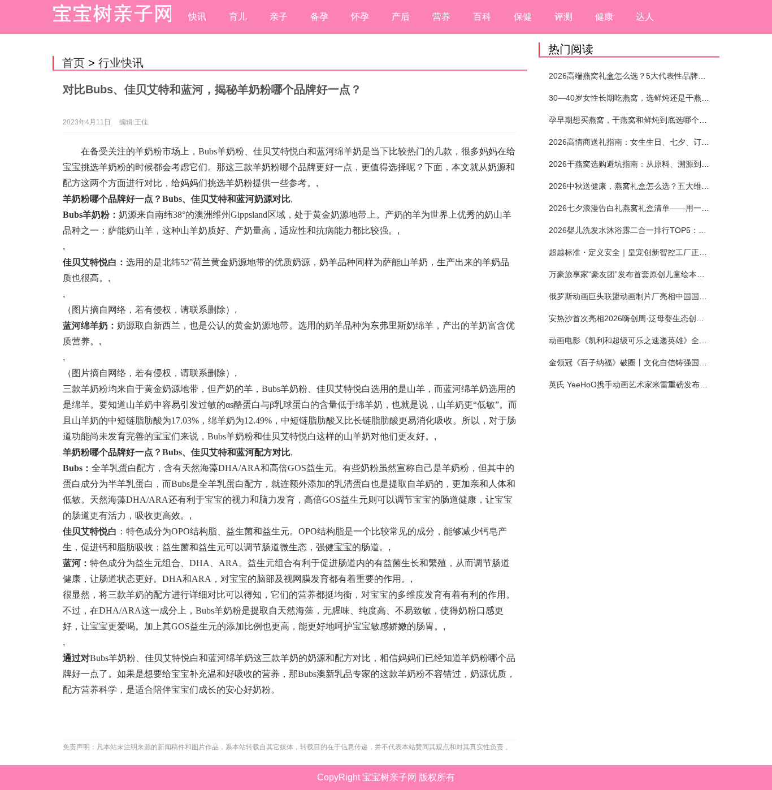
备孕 (319, 16)
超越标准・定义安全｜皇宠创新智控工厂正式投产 (636, 252)
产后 (401, 16)
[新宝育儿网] (109, 17)
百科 (482, 16)
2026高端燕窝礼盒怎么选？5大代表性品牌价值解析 (639, 75)
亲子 (279, 16)
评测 (563, 16)
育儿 (238, 16)
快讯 (197, 16)
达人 (645, 16)
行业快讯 (121, 63)
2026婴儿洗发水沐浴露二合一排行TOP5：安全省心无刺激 (651, 230)
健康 (604, 16)
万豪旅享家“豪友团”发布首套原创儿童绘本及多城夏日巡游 (650, 274)
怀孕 (360, 16)
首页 (73, 63)
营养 (441, 16)
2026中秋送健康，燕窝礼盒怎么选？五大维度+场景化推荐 (651, 186)
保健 (523, 16)
